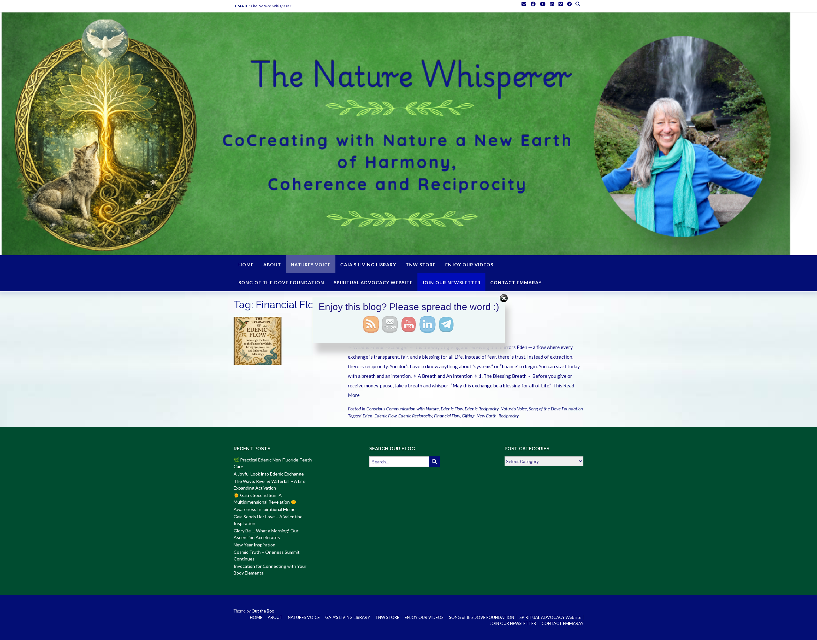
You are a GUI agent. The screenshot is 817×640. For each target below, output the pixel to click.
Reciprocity (508, 415)
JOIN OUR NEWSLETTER (451, 282)
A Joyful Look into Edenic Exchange (269, 473)
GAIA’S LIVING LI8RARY (368, 264)
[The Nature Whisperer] (408, 133)
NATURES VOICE (311, 264)
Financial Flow (447, 415)
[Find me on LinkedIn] (552, 4)
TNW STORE (421, 264)
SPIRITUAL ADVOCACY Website (373, 282)
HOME (246, 264)
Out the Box (262, 610)
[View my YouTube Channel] (543, 4)
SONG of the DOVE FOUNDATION (281, 282)
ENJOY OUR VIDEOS (469, 264)
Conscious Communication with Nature (402, 408)
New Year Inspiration (254, 544)
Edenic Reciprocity (481, 408)
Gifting (468, 415)
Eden (367, 415)
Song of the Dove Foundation (556, 408)
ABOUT (272, 264)
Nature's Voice (513, 408)
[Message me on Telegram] (569, 4)
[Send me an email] (523, 4)
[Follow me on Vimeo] (560, 4)
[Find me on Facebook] (533, 4)
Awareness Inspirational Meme (265, 509)
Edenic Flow (452, 408)
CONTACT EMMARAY (516, 282)
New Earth (486, 415)
